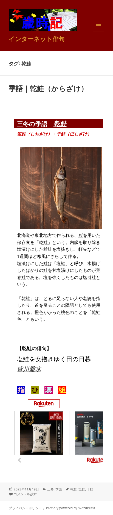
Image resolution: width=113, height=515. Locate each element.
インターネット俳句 (37, 38)
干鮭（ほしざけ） (74, 134)
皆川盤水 (29, 368)
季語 (58, 489)
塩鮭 (81, 489)
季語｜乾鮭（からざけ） (48, 88)
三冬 (50, 489)
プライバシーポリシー (25, 508)
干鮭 (90, 489)
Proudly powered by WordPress (70, 508)
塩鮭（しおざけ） (34, 134)
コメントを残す (25, 494)
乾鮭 (60, 123)
